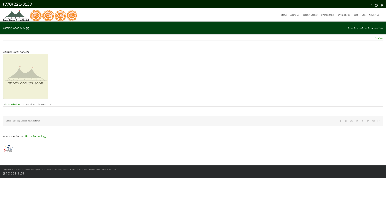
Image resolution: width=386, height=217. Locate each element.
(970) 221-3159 (17, 4)
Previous (379, 38)
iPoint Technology (12, 104)
